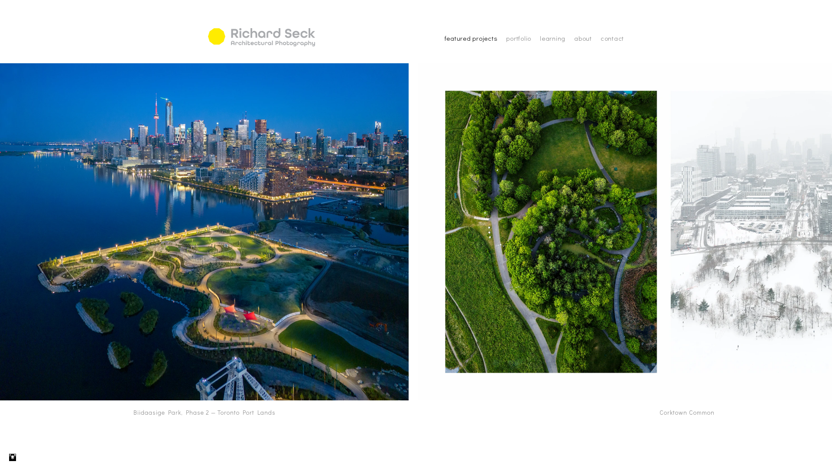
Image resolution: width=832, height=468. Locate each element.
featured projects (471, 38)
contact (612, 38)
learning (553, 38)
